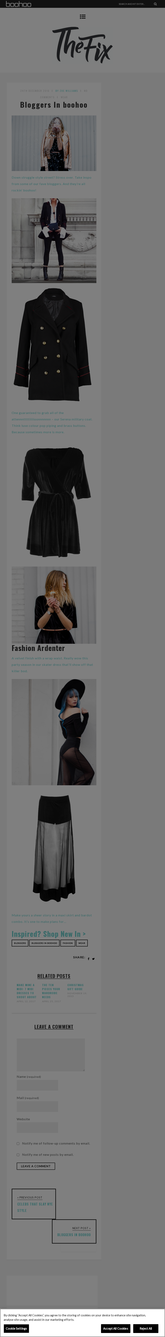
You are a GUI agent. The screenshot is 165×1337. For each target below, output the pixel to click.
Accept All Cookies (115, 1328)
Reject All (146, 1328)
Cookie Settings (16, 1328)
